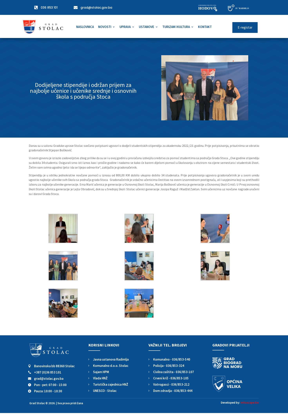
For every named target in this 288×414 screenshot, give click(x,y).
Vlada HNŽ (100, 378)
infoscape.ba (250, 402)
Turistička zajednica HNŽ (110, 384)
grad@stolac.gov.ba (48, 378)
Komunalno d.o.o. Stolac (110, 365)
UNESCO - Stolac (105, 391)
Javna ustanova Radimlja (111, 359)
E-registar (245, 27)
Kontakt (205, 27)
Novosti (104, 27)
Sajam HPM (101, 372)
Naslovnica (85, 27)
